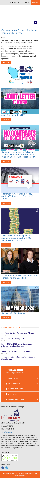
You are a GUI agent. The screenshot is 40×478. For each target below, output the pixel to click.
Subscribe (26, 2)
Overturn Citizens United (15, 389)
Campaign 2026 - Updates (13, 312)
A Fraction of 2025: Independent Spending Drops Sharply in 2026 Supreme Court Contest (16, 238)
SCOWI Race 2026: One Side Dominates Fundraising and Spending (19, 276)
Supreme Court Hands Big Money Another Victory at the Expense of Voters (17, 196)
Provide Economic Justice (16, 399)
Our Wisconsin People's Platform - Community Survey (19, 31)
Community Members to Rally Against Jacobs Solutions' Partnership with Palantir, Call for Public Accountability (18, 154)
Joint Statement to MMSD (13, 115)
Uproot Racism (12, 394)
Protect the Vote (13, 378)
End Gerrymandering (14, 383)
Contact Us (17, 2)
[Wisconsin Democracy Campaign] (20, 12)
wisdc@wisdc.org (6, 432)
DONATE (35, 2)
